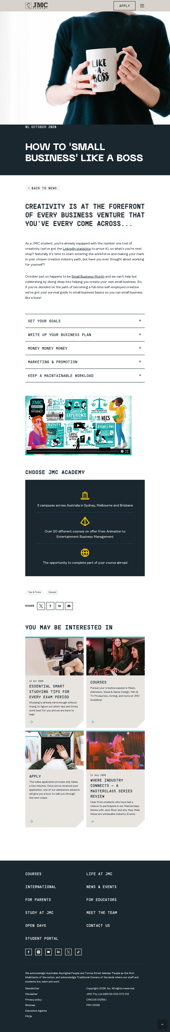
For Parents (38, 899)
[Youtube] (48, 952)
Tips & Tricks (34, 592)
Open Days (35, 925)
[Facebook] (28, 952)
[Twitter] (68, 952)
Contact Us (98, 925)
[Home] (36, 5)
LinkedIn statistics (77, 249)
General (52, 592)
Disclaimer (31, 994)
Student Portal (41, 938)
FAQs (28, 1016)
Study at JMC (39, 912)
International (40, 886)
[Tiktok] (78, 952)
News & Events (101, 886)
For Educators (101, 899)
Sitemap (30, 1005)
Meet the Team (101, 912)
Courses (33, 873)
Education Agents (36, 1011)
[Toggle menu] (142, 5)
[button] (85, 320)
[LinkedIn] (58, 952)
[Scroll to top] (162, 1024)
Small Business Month (88, 276)
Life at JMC (99, 873)
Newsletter (32, 988)
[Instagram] (38, 952)
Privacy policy (33, 1000)
